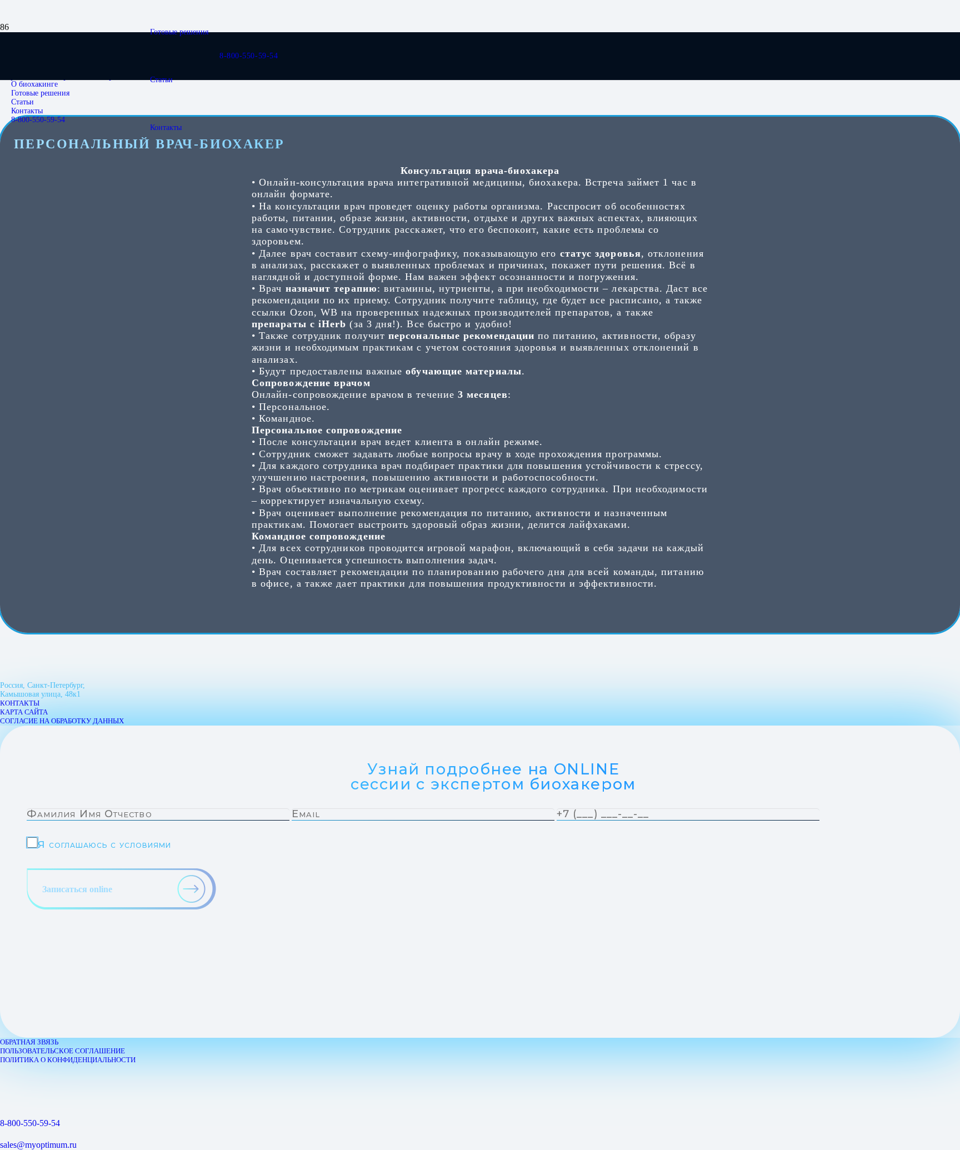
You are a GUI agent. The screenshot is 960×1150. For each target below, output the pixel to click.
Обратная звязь (29, 1042)
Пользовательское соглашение (62, 1051)
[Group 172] (8, 1069)
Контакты (19, 703)
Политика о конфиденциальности (68, 1060)
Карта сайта (24, 712)
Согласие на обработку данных (62, 721)
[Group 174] (8, 1084)
